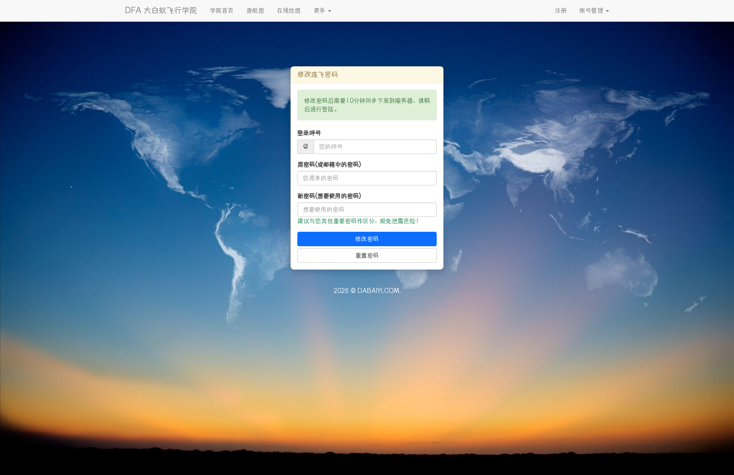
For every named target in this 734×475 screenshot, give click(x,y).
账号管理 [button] (592, 10)
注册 (561, 10)
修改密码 (367, 239)
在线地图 (289, 10)
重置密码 (367, 255)
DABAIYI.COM (378, 291)
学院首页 (222, 10)
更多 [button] (320, 10)
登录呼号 (309, 133)
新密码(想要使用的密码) (329, 196)
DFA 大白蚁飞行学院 (161, 10)
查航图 (255, 10)
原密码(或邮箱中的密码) (329, 164)
